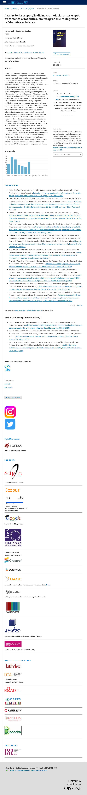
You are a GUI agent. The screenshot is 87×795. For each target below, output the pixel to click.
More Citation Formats (62, 154)
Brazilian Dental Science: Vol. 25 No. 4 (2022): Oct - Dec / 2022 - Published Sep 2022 (40, 301)
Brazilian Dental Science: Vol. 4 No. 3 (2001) (53, 328)
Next (78, 305)
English (7, 384)
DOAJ (48, 585)
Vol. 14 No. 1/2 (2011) (27, 9)
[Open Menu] (4, 2)
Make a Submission (13, 398)
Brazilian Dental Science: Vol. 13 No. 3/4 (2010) (52, 289)
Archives (14, 9)
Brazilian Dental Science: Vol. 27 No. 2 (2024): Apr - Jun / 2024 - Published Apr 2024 (40, 281)
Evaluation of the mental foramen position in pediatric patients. (40, 336)
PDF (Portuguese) (62, 54)
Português (8, 387)
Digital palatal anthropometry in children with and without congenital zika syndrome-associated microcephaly (45, 255)
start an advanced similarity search (28, 310)
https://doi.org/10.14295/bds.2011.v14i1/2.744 (26, 52)
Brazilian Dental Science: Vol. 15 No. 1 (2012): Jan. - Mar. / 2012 (39, 196)
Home (7, 9)
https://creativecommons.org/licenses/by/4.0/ (28, 770)
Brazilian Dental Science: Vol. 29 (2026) (35, 258)
